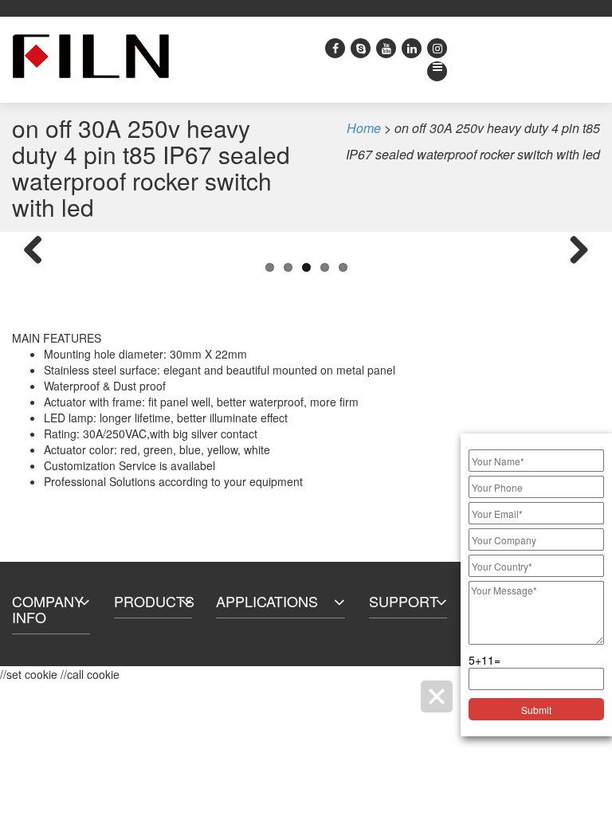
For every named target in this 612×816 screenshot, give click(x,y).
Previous (39, 251)
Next (573, 251)
